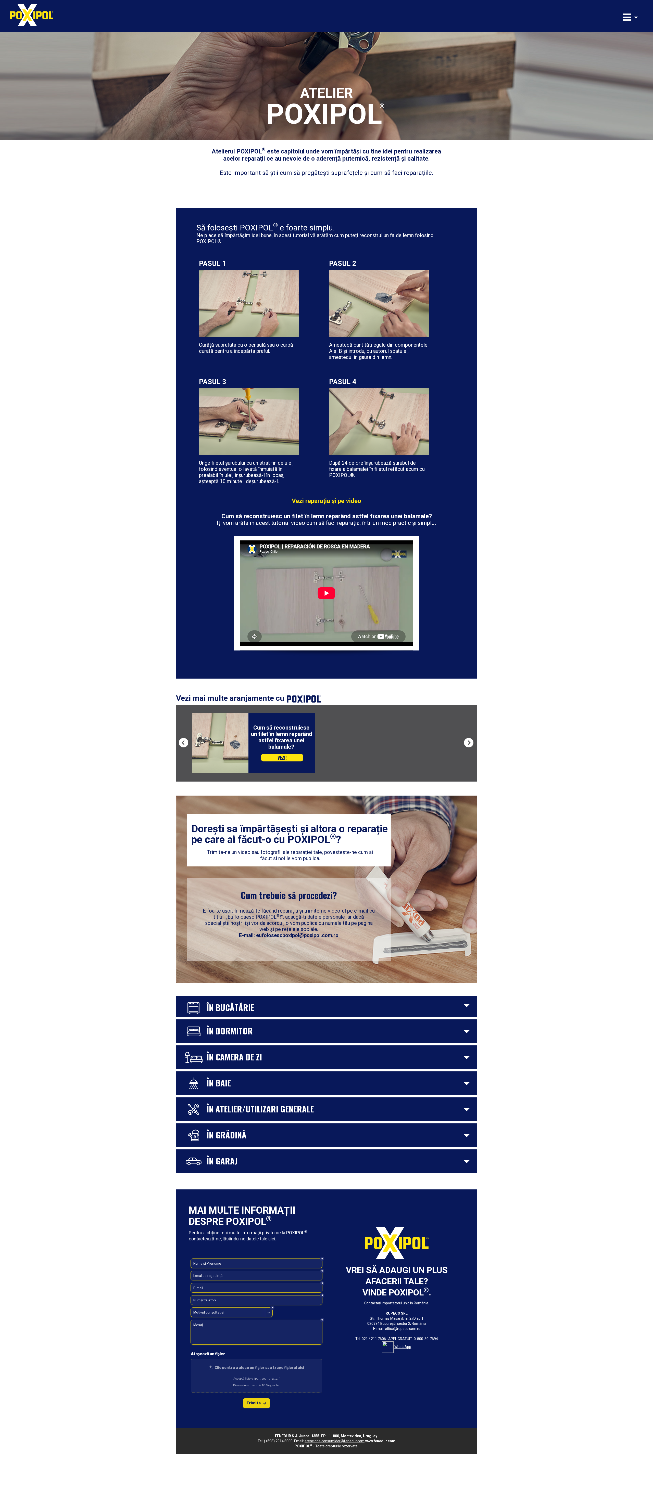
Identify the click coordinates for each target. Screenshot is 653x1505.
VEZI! (282, 751)
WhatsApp (402, 1347)
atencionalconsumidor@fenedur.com (335, 1441)
